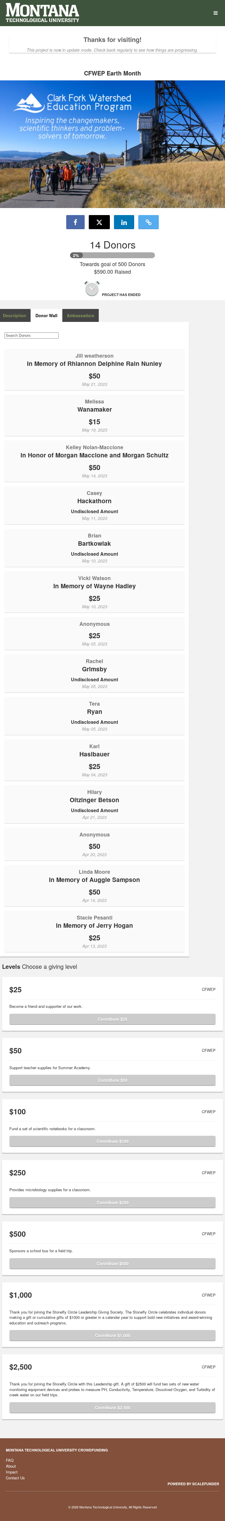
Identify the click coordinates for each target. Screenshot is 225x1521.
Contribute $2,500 (112, 1407)
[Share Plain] (148, 222)
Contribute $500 (113, 1263)
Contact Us (15, 1478)
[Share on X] (99, 222)
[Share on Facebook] (75, 222)
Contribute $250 (113, 1202)
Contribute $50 (112, 1080)
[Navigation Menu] (215, 13)
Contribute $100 (113, 1141)
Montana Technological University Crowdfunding (57, 1450)
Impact (12, 1472)
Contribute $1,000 (112, 1335)
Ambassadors (80, 315)
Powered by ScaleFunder (193, 1483)
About (11, 1466)
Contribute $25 (112, 1019)
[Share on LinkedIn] (124, 222)
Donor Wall (46, 315)
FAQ (9, 1460)
